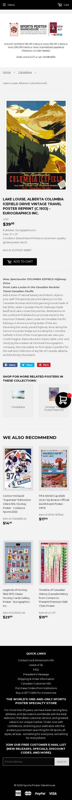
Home (7, 72)
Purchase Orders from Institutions (36, 688)
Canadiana (25, 72)
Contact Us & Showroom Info (36, 660)
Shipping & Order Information (36, 678)
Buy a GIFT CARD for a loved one (36, 692)
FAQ (36, 669)
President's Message (36, 674)
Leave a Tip (36, 664)
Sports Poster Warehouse (39, 785)
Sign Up (62, 761)
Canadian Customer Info (36, 683)
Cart (66, 4)
